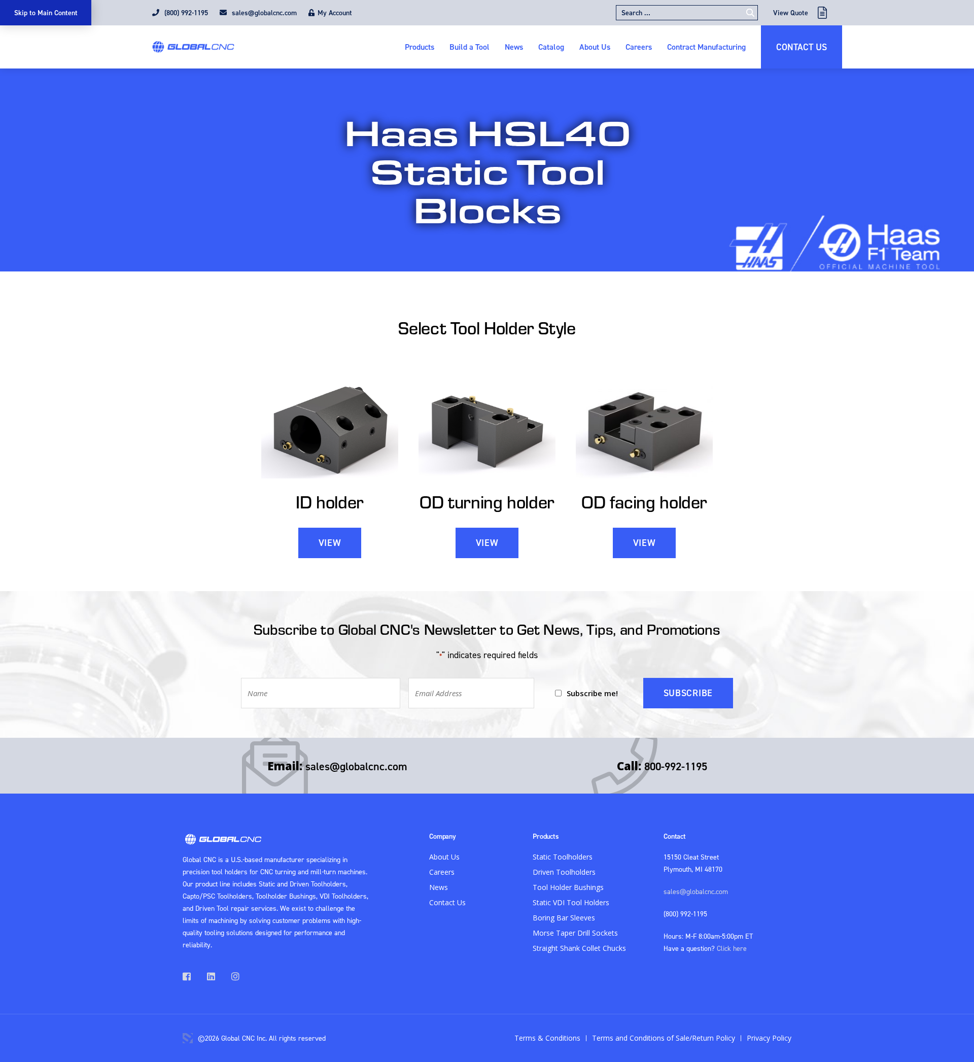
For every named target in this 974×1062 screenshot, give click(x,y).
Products (419, 47)
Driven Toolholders (564, 872)
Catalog (551, 47)
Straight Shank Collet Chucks (579, 948)
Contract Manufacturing (706, 47)
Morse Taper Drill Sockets (575, 933)
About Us (594, 47)
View (330, 543)
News (514, 47)
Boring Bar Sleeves (564, 917)
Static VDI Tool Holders (571, 902)
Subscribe (688, 693)
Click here (732, 948)
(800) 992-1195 (185, 12)
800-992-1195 (675, 766)
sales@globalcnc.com (263, 12)
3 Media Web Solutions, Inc (188, 1038)
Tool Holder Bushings (568, 887)
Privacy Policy (769, 1038)
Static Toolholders (563, 857)
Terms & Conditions (547, 1038)
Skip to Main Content (46, 12)
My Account (335, 12)
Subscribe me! (592, 693)
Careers (638, 47)
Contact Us (801, 47)
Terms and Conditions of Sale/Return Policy (663, 1038)
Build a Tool (469, 47)
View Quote (790, 12)
